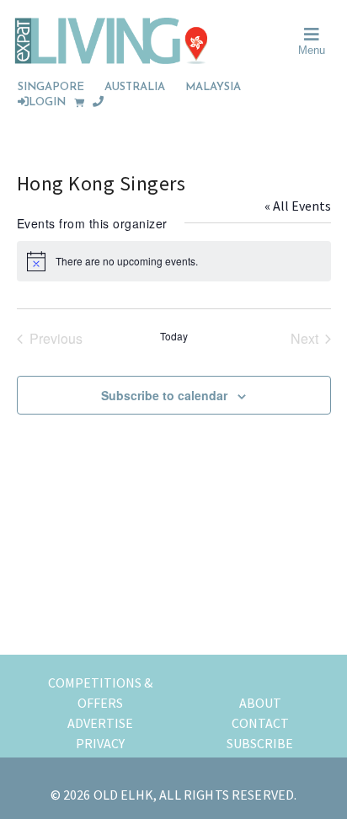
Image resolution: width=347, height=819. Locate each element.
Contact (260, 723)
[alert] (174, 261)
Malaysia (213, 87)
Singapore (51, 87)
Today (174, 336)
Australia (134, 87)
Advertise (100, 723)
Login (47, 102)
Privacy (100, 743)
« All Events (297, 205)
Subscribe (260, 743)
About (260, 702)
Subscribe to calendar (164, 395)
